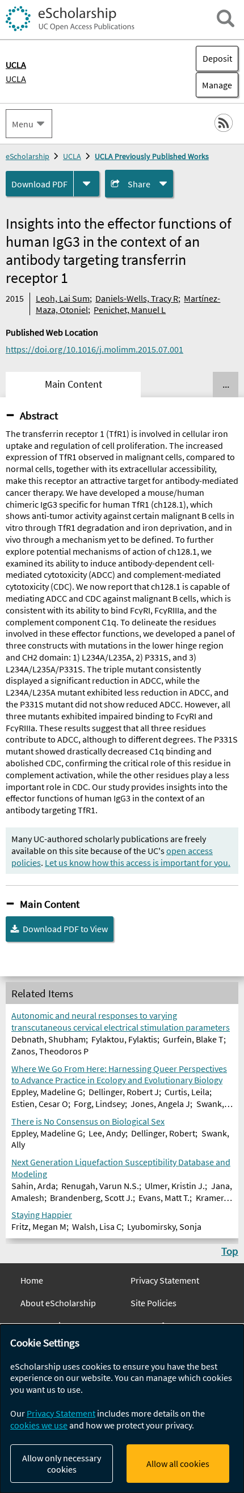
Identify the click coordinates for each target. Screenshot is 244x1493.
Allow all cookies (177, 1463)
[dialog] (122, 1408)
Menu (22, 124)
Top (229, 1251)
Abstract (39, 415)
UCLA (16, 78)
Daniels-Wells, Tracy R (136, 298)
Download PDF (39, 184)
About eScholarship (58, 1302)
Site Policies (153, 1302)
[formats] (86, 183)
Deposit (217, 58)
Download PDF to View (65, 928)
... (225, 384)
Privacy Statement (165, 1280)
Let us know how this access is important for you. (137, 862)
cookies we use (39, 1425)
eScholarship (27, 156)
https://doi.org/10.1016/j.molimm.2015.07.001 (94, 349)
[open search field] (225, 18)
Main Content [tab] (73, 384)
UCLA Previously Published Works (152, 156)
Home (31, 1280)
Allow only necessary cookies (61, 1463)
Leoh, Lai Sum (63, 298)
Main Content (49, 904)
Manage (214, 85)
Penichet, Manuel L (130, 309)
